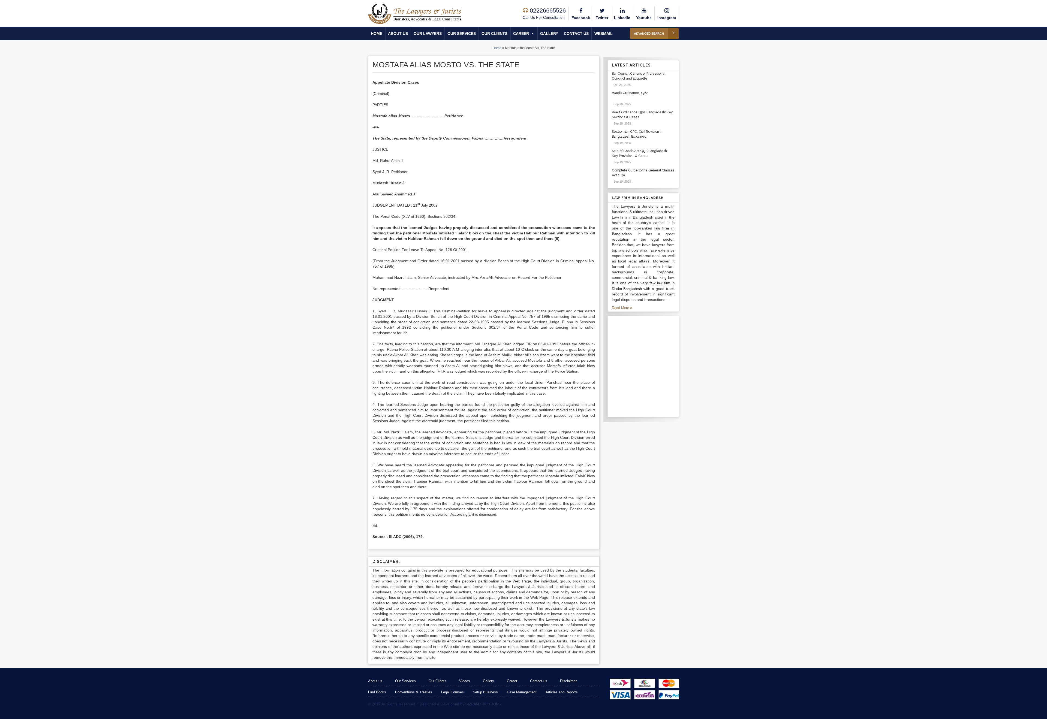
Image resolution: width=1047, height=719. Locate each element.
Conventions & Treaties (413, 692)
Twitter (602, 18)
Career (521, 33)
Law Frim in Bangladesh (638, 198)
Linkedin (622, 18)
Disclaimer (568, 681)
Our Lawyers (428, 33)
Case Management (522, 692)
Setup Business (485, 692)
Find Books (377, 692)
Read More (621, 308)
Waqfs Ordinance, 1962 (630, 93)
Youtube (644, 18)
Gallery (549, 33)
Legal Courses (452, 692)
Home (376, 33)
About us (398, 33)
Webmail (603, 33)
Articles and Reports (562, 692)
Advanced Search (649, 33)
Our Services (461, 33)
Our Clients (494, 33)
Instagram (666, 18)
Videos (464, 681)
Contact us (576, 33)
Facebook (580, 18)
